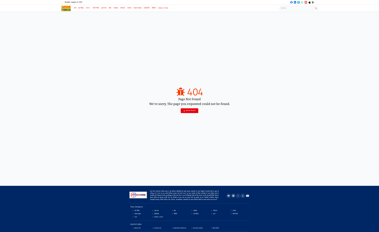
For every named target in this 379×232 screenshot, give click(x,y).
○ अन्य (213, 214)
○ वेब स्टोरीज (194, 214)
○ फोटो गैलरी (234, 214)
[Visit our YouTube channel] (248, 196)
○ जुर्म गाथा (155, 211)
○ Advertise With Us (179, 228)
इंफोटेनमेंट (147, 8)
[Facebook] (291, 2)
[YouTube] (305, 2)
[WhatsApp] (302, 2)
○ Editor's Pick (157, 217)
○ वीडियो (174, 214)
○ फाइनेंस (194, 211)
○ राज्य (135, 217)
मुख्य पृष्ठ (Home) (191, 111)
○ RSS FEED (215, 228)
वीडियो (154, 8)
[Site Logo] (138, 195)
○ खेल (174, 211)
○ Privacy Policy (197, 228)
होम (75, 8)
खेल (110, 8)
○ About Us (137, 228)
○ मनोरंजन (214, 211)
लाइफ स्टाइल (138, 8)
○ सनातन (233, 211)
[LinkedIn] (295, 2)
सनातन (129, 8)
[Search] (316, 8)
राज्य (88, 8)
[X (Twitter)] (298, 2)
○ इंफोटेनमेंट (155, 214)
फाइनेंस (116, 8)
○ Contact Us (156, 228)
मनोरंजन (122, 8)
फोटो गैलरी (96, 8)
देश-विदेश (81, 8)
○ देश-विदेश (136, 211)
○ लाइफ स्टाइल (137, 214)
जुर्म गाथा (103, 8)
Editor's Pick (163, 8)
